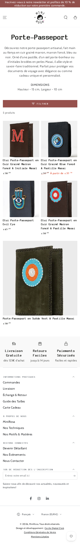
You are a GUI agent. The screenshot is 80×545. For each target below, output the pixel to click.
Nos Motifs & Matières (17, 434)
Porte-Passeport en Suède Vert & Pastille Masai (39, 318)
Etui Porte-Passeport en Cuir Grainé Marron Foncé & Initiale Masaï (21, 164)
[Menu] (5, 17)
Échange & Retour (15, 395)
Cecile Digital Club (54, 528)
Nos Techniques (13, 428)
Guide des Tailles (14, 401)
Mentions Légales (40, 536)
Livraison (9, 388)
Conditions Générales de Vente (40, 532)
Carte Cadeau (12, 407)
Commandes (11, 382)
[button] (65, 17)
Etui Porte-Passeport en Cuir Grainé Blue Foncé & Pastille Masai (59, 164)
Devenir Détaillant (15, 448)
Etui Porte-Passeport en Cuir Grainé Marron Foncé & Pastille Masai (59, 224)
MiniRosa (9, 422)
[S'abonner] (75, 476)
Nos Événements (14, 454)
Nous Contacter (13, 461)
